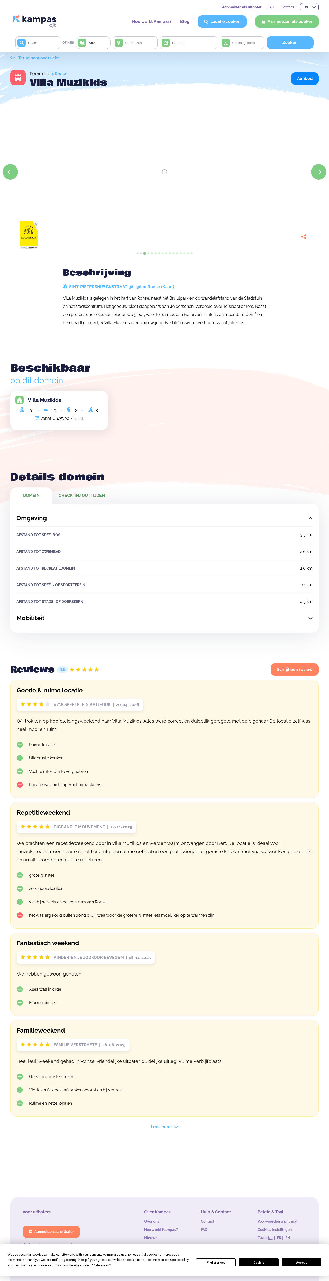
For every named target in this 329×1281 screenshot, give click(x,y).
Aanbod (305, 78)
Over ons (151, 1221)
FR (279, 1238)
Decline (258, 1262)
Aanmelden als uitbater (241, 7)
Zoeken (290, 42)
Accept (301, 1262)
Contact (287, 7)
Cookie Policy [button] (179, 1260)
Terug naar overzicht (38, 57)
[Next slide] (318, 172)
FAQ (271, 7)
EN (287, 1238)
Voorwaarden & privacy (277, 1221)
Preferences (216, 1262)
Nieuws (150, 1238)
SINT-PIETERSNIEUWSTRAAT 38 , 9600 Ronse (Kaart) (121, 286)
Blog (184, 21)
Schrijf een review (295, 669)
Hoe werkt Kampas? (152, 21)
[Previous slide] (10, 172)
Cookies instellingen (275, 1230)
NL (270, 1238)
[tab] (137, 253)
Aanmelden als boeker (290, 21)
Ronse (61, 73)
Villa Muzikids (44, 400)
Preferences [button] (101, 1265)
